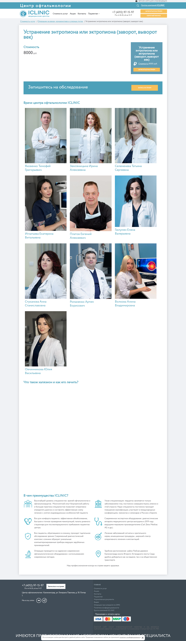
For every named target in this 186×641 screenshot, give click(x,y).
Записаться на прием (153, 11)
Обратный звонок (154, 15)
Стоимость (143, 64)
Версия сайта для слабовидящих (152, 1)
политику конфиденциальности (130, 637)
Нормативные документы (104, 599)
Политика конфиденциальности (106, 608)
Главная (97, 585)
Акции (73, 14)
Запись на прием (144, 87)
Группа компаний (153, 5)
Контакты (82, 14)
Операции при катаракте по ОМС (107, 605)
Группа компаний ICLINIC (104, 610)
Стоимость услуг (60, 14)
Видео (96, 602)
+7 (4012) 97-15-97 (123, 12)
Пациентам (93, 14)
